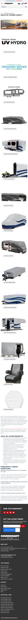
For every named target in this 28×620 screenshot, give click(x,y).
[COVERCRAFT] (8, 3)
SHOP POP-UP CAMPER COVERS (10, 307)
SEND (22, 526)
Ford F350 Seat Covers (6, 601)
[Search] (26, 7)
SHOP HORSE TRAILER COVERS (9, 359)
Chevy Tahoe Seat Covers (7, 606)
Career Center (4, 570)
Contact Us (3, 585)
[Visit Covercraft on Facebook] (10, 512)
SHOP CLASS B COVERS (8, 230)
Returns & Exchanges (6, 588)
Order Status (4, 586)
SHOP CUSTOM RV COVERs (9, 102)
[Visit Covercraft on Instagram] (4, 512)
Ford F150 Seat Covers (6, 597)
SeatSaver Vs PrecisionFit (7, 607)
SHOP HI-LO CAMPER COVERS (9, 282)
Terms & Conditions (5, 575)
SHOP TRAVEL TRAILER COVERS (10, 128)
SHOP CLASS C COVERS (8, 255)
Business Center (5, 567)
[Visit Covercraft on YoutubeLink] (13, 512)
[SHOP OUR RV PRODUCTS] (14, 24)
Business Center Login (6, 569)
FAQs (2, 591)
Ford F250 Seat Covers (6, 599)
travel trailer (18, 428)
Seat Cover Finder (5, 612)
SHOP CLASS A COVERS (8, 205)
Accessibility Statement (6, 574)
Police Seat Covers (5, 610)
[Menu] (2, 4)
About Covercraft (5, 565)
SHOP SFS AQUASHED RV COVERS (10, 77)
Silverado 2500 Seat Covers (7, 604)
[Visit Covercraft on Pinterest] (7, 512)
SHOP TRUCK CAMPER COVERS (10, 332)
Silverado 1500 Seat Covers (7, 602)
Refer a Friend (4, 577)
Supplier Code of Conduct (7, 579)
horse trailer (23, 428)
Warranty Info (4, 590)
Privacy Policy (4, 572)
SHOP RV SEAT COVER (8, 384)
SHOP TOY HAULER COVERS (9, 179)
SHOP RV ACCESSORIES (8, 409)
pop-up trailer (12, 428)
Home (2, 13)
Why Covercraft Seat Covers (7, 609)
